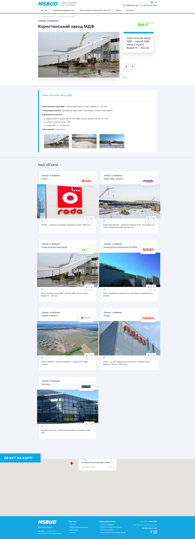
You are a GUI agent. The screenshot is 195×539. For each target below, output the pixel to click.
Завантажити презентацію (79, 527)
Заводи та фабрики (107, 524)
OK (110, 467)
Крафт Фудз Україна (113, 179)
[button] (42, 289)
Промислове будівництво (63, 10)
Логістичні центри (106, 530)
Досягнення (74, 530)
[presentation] (126, 66)
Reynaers (46, 384)
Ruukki (107, 316)
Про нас (44, 10)
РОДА (44, 179)
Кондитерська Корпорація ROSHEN (120, 247)
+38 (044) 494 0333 (150, 5)
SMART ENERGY (50, 316)
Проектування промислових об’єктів (94, 10)
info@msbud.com (132, 5)
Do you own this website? (88, 467)
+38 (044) (148, 521)
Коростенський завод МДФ (54, 247)
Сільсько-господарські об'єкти (111, 527)
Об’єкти (118, 10)
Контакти (130, 10)
